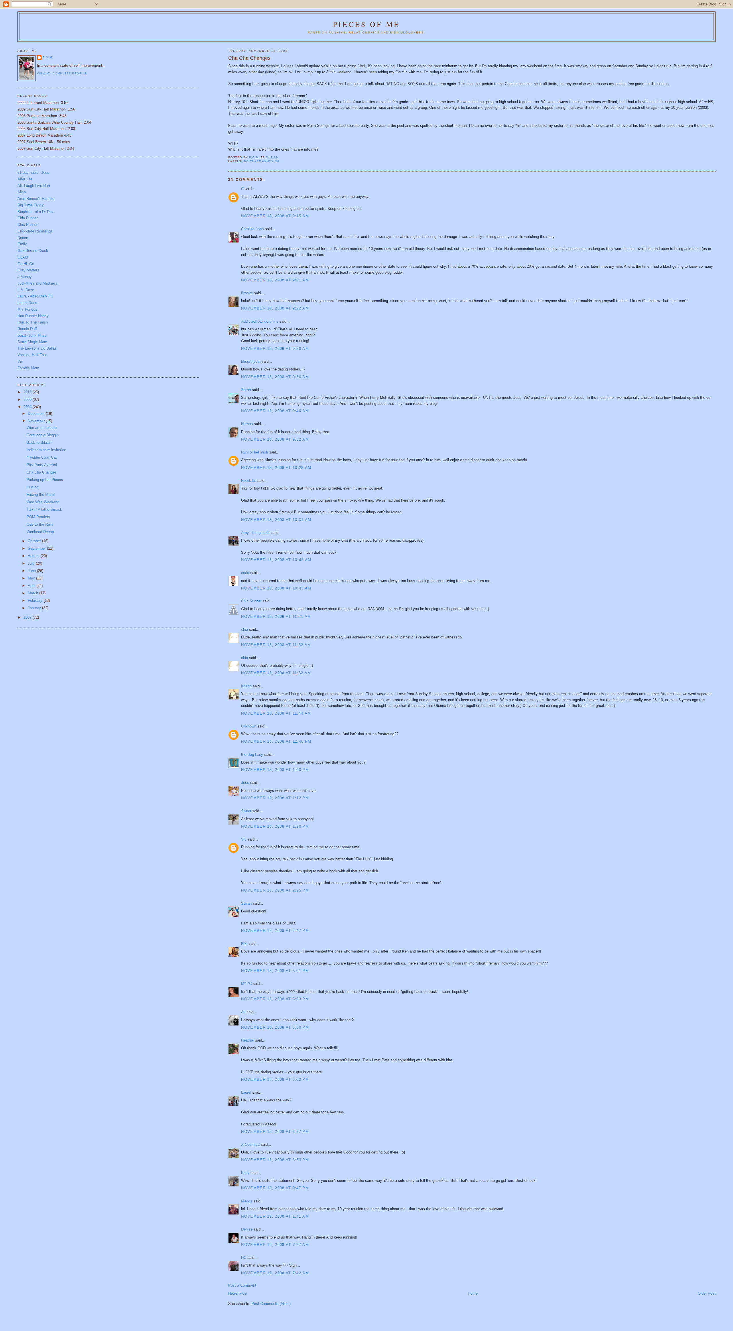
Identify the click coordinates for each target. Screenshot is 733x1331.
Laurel (246, 1092)
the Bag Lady (252, 754)
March (33, 593)
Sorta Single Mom (32, 342)
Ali (243, 1012)
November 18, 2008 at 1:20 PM (275, 826)
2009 (28, 399)
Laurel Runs (27, 303)
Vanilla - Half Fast (32, 355)
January (35, 608)
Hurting (32, 487)
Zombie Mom (28, 368)
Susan (246, 903)
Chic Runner (251, 601)
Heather (247, 1040)
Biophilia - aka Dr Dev (35, 212)
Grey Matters (28, 270)
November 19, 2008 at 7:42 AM (275, 1273)
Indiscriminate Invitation (46, 450)
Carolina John (252, 229)
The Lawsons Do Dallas (37, 348)
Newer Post (237, 1293)
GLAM (22, 257)
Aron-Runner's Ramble (35, 198)
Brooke (247, 293)
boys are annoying (262, 161)
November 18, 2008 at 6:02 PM (275, 1079)
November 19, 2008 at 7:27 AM (275, 1245)
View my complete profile (62, 73)
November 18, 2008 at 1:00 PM (275, 770)
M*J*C (246, 983)
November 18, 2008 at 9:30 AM (275, 348)
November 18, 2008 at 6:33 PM (275, 1160)
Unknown (248, 726)
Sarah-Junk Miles (31, 335)
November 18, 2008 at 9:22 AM (275, 308)
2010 (28, 392)
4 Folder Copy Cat (42, 457)
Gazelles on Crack (32, 251)
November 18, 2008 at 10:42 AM (276, 560)
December (37, 413)
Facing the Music (41, 494)
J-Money (24, 277)
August (34, 556)
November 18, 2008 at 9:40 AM (275, 411)
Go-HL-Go (25, 264)
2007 (28, 617)
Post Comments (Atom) (271, 1304)
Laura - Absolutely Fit (35, 296)
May (32, 578)
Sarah (246, 390)
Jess (245, 782)
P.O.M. (48, 57)
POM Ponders (38, 517)
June (32, 571)
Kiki (244, 943)
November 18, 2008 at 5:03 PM (275, 999)
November (37, 421)
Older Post (707, 1293)
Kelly (245, 1173)
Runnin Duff (27, 329)
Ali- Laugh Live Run (33, 186)
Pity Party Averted (42, 465)
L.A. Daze (25, 290)
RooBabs (248, 480)
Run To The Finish (32, 322)
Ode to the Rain (40, 524)
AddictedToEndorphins (259, 321)
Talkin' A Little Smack (44, 509)
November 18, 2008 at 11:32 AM (276, 645)
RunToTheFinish (254, 452)
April (32, 585)
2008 (28, 407)
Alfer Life (24, 179)
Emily (22, 244)
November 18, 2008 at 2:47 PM (275, 930)
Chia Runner (27, 218)
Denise (247, 1229)
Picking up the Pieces (45, 480)
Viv (244, 839)
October (35, 541)
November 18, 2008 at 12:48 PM (276, 741)
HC (243, 1257)
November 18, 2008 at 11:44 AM (276, 713)
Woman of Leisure (42, 427)
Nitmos (247, 424)
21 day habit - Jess (33, 172)
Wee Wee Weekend (43, 502)
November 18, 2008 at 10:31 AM (276, 520)
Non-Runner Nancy (33, 316)
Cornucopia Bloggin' (43, 435)
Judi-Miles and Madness (37, 283)
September (37, 548)
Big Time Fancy (30, 205)
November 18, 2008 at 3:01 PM (275, 971)
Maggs (246, 1201)
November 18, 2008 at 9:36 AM (275, 377)
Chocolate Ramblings (35, 231)
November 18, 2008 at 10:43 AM (276, 588)
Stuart (246, 811)
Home (473, 1293)
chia (244, 629)
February (36, 600)
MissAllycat (251, 361)
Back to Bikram (39, 442)
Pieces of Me (366, 24)
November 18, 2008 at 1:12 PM (275, 798)
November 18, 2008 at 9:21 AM (275, 280)
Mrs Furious (27, 309)
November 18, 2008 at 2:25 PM (275, 890)
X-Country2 (250, 1144)
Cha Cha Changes (42, 472)
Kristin (246, 686)
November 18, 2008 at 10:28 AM (276, 468)
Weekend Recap (40, 532)
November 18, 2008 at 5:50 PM (275, 1027)
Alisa (21, 192)
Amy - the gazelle (255, 533)
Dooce (22, 238)
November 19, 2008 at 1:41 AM (275, 1216)
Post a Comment (242, 1285)
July (32, 563)
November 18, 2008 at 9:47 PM (275, 1188)
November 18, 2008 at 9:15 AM (275, 216)
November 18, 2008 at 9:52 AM (275, 439)
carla (245, 573)
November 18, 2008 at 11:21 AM (276, 616)
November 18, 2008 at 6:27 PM (275, 1131)
